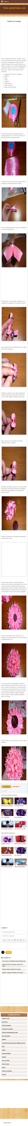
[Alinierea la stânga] (15, 940)
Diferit (3, 1067)
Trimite (8, 952)
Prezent (4, 1074)
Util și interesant (6, 1036)
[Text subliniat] (9, 940)
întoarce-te (7, 786)
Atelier (3, 1050)
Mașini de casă (5, 1018)
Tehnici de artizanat (7, 1071)
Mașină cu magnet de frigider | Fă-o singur (12, 972)
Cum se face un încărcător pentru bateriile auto (13, 961)
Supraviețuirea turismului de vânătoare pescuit (13, 1043)
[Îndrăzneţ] (4, 940)
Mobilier (4, 1057)
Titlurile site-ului (14, 1015)
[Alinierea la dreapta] (20, 940)
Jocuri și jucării (5, 1060)
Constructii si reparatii (7, 1029)
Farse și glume (5, 1064)
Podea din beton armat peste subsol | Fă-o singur (12, 965)
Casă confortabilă (6, 1053)
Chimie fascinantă (6, 1025)
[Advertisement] (14, 36)
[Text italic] (6, 940)
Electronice (5, 1022)
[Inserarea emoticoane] (23, 940)
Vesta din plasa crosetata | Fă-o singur (11, 969)
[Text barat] (12, 940)
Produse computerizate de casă (10, 1032)
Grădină (4, 1039)
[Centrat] (18, 940)
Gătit (3, 1046)
